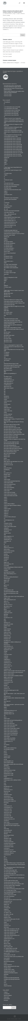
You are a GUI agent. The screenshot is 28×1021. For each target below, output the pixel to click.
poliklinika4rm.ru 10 (8, 778)
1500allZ (6, 193)
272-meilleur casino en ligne (10, 272)
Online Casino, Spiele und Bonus (11, 731)
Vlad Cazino (6, 927)
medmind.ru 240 (7, 669)
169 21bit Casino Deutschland (10, 199)
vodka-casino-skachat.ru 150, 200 (11, 932)
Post (5, 783)
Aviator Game (7, 409)
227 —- (5, 254)
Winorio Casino (7, 943)
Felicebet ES (6, 557)
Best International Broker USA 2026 (11, 443)
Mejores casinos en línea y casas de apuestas (13, 672)
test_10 (5, 858)
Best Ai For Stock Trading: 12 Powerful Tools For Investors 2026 (14, 419)
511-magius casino (8, 314)
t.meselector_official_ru (9, 853)
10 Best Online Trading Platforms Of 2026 (12, 130)
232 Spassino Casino (8, 258)
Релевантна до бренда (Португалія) (11, 979)
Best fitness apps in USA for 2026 (11, 437)
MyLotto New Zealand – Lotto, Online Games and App (14, 694)
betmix (5, 458)
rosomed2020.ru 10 (8, 807)
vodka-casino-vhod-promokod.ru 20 (11, 935)
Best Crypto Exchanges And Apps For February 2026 (14, 422)
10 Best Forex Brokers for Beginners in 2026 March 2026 (13, 125)
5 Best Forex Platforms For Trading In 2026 (13, 299)
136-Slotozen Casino (8, 180)
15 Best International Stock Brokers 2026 (12, 189)
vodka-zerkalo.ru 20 (8, 937)
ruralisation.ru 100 (8, 810)
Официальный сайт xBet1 (9, 971)
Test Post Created (7, 54)
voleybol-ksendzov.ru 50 (9, 938)
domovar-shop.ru (7, 538)
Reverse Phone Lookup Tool (10, 801)
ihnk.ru (5, 609)
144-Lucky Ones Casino (9, 183)
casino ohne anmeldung (9, 487)
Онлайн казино (7, 968)
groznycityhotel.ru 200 (8, 590)
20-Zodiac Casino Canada (9, 235)
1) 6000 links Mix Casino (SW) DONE (11, 115)
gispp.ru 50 (6, 581)
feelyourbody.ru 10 (8, 552)
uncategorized (7, 907)
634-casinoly (6, 333)
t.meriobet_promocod (8, 849)
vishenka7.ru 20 (7, 925)
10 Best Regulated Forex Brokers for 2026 (13, 135)
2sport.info (6, 274)
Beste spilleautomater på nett (10, 451)
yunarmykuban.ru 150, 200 (9, 955)
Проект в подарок (8, 995)
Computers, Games (8, 523)
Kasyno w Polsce (7, 632)
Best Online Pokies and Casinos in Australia (13, 448)
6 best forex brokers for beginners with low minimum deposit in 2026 (13, 322)
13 (4, 178)
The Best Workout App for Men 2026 (11, 882)
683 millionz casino (8, 340)
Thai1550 (6, 861)
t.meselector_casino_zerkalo (10, 851)
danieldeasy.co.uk (7, 529)
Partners (5, 754)
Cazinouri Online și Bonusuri (10, 516)
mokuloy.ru (6, 683)
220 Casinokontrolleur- (9, 249)
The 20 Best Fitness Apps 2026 (10, 870)
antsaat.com (6, 397)
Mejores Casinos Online (9, 674)
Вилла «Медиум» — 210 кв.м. (18, 62)
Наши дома (6, 997)
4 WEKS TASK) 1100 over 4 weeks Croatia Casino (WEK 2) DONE (14, 291)
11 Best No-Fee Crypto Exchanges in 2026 (12, 170)
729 (4, 357)
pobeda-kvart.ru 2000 (8, 775)
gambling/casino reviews (9, 572)
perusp (5, 759)
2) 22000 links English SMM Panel (10, 230)
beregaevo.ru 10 (7, 415)
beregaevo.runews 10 (8, 417)
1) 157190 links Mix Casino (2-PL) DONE (12, 107)
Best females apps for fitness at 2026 (12, 424)
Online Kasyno (7, 736)
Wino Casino (6, 942)
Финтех (5, 984)
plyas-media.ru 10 (7, 771)
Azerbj (5, 412)
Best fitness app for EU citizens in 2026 (12, 427)
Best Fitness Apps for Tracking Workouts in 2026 (14, 434)
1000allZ (6, 160)
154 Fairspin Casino (8, 194)
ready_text (6, 793)
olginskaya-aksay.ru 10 (8, 712)
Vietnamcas (6, 924)
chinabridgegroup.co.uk (9, 520)
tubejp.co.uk (6, 904)
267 (4, 269)
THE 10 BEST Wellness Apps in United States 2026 (14, 863)
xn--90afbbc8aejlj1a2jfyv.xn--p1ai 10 (11, 951)
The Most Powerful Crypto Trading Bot (12, 885)
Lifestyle (5, 651)
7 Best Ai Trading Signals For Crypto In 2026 (13, 345)
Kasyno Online (7, 630)
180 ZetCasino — (7, 207)
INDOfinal (6, 614)
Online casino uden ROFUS (9, 726)
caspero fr (6, 513)
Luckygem (6, 657)
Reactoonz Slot (7, 791)
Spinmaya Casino (7, 832)
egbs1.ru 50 (6, 546)
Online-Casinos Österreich (9, 739)
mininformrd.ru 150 (8, 679)
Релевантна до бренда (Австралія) (11, 977)
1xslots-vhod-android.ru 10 (9, 223)
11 (4, 165)
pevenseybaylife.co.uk (8, 761)
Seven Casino (6, 822)
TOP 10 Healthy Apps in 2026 (10, 890)
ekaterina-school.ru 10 (8, 547)
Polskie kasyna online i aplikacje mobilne (12, 780)
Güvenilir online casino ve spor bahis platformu (14, 596)
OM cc (5, 717)
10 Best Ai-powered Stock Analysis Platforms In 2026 (14, 122)
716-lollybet (6, 355)
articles (5, 402)
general (5, 575)
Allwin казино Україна (8, 388)
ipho (5, 619)
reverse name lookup (8, 797)
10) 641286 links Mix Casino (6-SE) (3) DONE (13, 149)
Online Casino (7, 718)
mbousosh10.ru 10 (8, 666)
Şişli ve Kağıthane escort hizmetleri (11, 824)
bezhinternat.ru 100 (8, 463)
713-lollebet (6, 354)
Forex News (6, 565)
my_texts (6, 692)
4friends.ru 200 (7, 296)
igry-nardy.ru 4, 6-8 (8, 606)
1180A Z (5, 175)
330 (4, 282)
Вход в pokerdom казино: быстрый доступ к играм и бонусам (13, 89)
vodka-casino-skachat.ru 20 (9, 933)
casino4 (5, 502)
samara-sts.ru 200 (7, 812)
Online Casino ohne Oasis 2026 (10, 725)
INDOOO (6, 616)
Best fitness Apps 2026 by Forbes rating (12, 431)
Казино (5, 963)
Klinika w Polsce (7, 635)
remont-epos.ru (7, 796)
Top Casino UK (7, 898)
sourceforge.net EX (8, 830)
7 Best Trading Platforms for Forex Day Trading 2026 (14, 350)
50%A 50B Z (6, 310)
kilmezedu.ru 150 (7, 633)
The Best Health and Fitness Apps (11, 880)
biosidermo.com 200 (8, 464)
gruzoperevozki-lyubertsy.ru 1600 (11, 591)
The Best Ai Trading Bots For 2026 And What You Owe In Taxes (14, 875)
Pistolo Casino (7, 768)
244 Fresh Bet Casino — (9, 261)
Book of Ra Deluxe (8, 468)
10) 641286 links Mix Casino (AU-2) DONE (12, 154)
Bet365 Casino (7, 455)
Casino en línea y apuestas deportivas (12, 481)
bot (4, 471)
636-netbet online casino (9, 335)
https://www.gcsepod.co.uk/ (10, 599)
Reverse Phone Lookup (9, 799)
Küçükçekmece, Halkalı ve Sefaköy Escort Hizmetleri (12, 642)
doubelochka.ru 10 (8, 539)
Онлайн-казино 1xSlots (9, 969)
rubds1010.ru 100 (7, 809)
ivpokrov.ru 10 (7, 622)
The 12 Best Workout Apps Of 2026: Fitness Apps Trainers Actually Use (14, 868)
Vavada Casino (7, 916)
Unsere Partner (7, 911)
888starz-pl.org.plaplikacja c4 (10, 373)
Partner (5, 752)
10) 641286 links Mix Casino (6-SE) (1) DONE (13, 147)
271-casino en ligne (8, 271)
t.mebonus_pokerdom (8, 841)
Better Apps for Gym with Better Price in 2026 (13, 461)
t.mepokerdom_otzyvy (8, 846)
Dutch (5, 542)
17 (4, 201)
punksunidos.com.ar (8, 789)
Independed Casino (8, 612)
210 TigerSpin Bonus (8, 245)
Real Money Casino (8, 794)
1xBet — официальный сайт (10, 214)
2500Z (5, 262)
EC (4, 544)
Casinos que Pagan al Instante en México (12, 505)
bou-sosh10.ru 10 (7, 473)
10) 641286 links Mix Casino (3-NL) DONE (12, 141)
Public (5, 784)
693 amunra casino (8, 341)
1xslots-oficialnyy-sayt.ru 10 (10, 220)
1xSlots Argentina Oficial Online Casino (12, 217)
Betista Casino (7, 456)
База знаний (7, 958)
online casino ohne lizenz (9, 723)
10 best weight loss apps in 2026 (11, 136)
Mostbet (5, 685)
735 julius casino (7, 358)
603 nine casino (7, 332)
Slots (5, 827)
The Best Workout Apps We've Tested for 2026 (14, 883)
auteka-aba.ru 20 (7, 407)
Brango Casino (7, 474)
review (5, 804)
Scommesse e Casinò (8, 817)
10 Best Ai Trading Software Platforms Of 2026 (13, 120)
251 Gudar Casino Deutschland (10, 264)
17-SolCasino (6, 202)
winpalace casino (7, 945)
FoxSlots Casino (7, 568)
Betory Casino (7, 460)
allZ (4, 389)
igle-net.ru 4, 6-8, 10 (8, 604)
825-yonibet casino (8, 368)
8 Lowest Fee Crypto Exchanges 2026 (11, 367)
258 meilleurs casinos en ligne (10, 266)
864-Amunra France (8, 370)
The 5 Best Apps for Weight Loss (11, 871)
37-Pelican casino (7, 287)
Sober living (6, 828)
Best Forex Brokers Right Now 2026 (11, 442)
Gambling (6, 570)
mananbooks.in (7, 661)
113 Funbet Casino (8, 173)
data (5, 534)
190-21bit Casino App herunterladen (11, 210)
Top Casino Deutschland (9, 896)
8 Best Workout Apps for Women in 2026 (12, 365)
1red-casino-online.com (9, 212)
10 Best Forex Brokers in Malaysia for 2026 (13, 127)
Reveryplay (6, 802)
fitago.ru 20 (6, 562)
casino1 (5, 497)
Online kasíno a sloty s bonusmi (10, 735)
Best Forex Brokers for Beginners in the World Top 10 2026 (14, 440)
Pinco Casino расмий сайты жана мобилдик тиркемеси (13, 765)
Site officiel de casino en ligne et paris (12, 825)
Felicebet (6, 554)
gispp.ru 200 (6, 580)
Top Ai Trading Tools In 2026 (10, 894)
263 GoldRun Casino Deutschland (11, 267)
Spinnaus (6, 833)
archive (5, 399)
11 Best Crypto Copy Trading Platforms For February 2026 (13, 168)
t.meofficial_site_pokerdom (9, 843)
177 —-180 (6, 204)
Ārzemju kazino (7, 404)
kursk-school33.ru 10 (8, 646)
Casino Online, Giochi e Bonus (10, 494)
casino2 (5, 499)
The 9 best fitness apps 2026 (10, 873)
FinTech (5, 560)
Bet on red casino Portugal (9, 453)
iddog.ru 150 (6, 603)
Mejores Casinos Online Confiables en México (13, 675)
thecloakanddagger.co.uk (9, 887)
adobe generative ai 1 (8, 381)
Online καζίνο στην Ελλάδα (9, 738)
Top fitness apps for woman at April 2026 (12, 899)
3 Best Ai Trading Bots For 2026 (10, 277)
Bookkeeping (6, 469)
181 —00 (6, 209)
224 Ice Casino (7, 251)
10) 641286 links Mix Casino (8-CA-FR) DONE (13, 151)
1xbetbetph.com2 (7, 215)
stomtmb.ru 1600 (7, 838)
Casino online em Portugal (9, 492)
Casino (5, 477)
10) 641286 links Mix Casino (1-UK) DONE (12, 138)
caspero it (6, 515)
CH (4, 518)
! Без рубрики (7, 102)
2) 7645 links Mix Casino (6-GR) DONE (11, 232)
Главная (5, 992)
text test (5, 859)
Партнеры (6, 974)
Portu (5, 781)
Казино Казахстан (8, 964)
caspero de (6, 510)
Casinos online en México (9, 503)
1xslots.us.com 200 (8, 227)
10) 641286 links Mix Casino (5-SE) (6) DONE (13, 146)
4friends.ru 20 (7, 294)
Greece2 (5, 588)
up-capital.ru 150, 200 (8, 914)
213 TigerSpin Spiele (8, 246)
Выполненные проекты (9, 961)
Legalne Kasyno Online (8, 648)
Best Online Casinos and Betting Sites (12, 446)
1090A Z (5, 164)
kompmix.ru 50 (7, 638)
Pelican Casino (7, 757)
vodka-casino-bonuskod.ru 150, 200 (11, 929)
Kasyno (5, 627)
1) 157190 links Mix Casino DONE (11, 108)
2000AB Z (6, 240)
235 (4, 259)
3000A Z (5, 279)
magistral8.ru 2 (7, 659)
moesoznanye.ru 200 (8, 682)
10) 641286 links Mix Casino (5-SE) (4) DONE (13, 144)
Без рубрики (7, 959)
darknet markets (7, 533)
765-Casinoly (6, 360)
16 (4, 196)
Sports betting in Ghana (9, 835)
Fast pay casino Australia (9, 551)
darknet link (6, 531)
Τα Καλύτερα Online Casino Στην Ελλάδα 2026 (13, 956)
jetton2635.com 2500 (8, 624)
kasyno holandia (7, 629)
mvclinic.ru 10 (7, 688)
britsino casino (7, 476)
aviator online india (8, 411)
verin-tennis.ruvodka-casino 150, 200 (11, 919)
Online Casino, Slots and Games (10, 730)
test (4, 856)
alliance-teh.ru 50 (7, 386)
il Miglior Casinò (7, 611)
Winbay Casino (7, 940)
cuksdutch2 (6, 528)
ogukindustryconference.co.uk (10, 710)
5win (5, 315)
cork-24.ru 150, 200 (8, 525)
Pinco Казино (7, 767)
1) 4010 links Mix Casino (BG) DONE (11, 111)
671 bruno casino (7, 338)
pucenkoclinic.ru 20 (8, 786)
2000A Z (5, 238)
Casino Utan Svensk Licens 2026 (10, 495)
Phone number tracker (8, 762)
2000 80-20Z (6, 236)
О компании (6, 993)
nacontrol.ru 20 (7, 696)
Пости (5, 976)
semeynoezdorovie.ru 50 (9, 819)
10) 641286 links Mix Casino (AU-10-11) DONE (13, 152)
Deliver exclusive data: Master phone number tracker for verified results (13, 11)
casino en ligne (7, 479)
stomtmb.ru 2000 (7, 840)
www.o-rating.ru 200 (8, 946)
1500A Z (5, 191)
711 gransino (6, 352)
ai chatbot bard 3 (7, 384)
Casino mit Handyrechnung (9, 484)
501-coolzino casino (8, 312)
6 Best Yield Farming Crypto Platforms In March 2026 (14, 330)
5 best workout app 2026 (9, 304)
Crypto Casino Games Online (10, 526)
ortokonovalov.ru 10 (8, 741)
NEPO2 (5, 699)
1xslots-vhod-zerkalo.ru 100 (10, 225)
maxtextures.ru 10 (7, 662)
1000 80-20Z (6, 157)
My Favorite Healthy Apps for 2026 (11, 690)
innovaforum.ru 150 (8, 617)
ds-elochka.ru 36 (7, 541)
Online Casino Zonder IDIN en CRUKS (11, 728)
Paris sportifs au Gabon (9, 749)
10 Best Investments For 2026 (10, 128)
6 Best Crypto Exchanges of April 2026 (12, 320)
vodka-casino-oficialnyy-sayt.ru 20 (11, 930)
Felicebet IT (6, 559)
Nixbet (5, 707)
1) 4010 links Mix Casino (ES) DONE (11, 113)
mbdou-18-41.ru (7, 664)
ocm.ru (5, 709)
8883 (5, 371)
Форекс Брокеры (8, 985)
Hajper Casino (7, 598)
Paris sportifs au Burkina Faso (10, 748)
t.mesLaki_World (7, 854)
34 (4, 284)
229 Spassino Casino (8, 256)
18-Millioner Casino (8, 206)
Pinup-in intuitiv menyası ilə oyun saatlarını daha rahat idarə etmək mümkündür (14, 92)
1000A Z (5, 159)
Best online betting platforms (10, 445)
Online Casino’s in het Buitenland (11, 733)
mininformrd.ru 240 (8, 680)
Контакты (6, 1000)
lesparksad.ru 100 (7, 649)
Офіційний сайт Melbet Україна (11, 972)
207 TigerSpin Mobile (8, 241)
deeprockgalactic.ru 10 (9, 536)
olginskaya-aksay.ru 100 (9, 713)
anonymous (6, 396)
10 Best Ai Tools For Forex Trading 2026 (12, 118)
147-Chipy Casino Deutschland (10, 186)
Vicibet (5, 922)
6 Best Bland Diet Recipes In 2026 (11, 318)
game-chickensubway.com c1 (10, 573)
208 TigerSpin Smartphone (9, 243)
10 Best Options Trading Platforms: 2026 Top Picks (13, 132)
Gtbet (5, 594)
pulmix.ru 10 (6, 788)
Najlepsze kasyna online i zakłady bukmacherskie (14, 698)
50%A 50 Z (6, 309)
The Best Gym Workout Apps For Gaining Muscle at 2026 (14, 878)
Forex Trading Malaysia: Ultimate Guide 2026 (13, 567)
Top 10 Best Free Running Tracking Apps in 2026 (14, 888)
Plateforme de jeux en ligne (9, 770)
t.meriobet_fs (6, 848)
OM (4, 715)
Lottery (5, 653)
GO (4, 583)
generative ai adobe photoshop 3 (11, 577)
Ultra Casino (6, 906)
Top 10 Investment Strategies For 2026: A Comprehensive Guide (12, 892)
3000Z (5, 280)
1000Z (5, 162)
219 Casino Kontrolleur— (9, 248)
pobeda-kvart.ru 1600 (8, 773)
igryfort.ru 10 (6, 607)
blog (5, 466)
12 (4, 176)
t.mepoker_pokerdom (8, 845)
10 (4, 116)
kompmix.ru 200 (7, 637)
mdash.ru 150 (7, 667)
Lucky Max (6, 656)
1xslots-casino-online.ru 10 (9, 219)
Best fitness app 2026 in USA (10, 426)
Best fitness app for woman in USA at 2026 (13, 429)
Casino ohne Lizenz (8, 489)
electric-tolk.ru (7, 549)
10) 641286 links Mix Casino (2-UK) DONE (12, 139)
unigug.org (6, 909)
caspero (5, 507)
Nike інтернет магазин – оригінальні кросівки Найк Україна (14, 705)
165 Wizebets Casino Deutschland (11, 197)
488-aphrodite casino (8, 293)
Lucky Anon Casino (8, 654)
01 (4, 103)
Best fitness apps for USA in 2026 (11, 436)
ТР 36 (5, 981)
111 (4, 171)
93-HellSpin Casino (8, 376)
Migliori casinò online (8, 677)
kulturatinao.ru (7, 644)
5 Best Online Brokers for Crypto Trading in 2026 (14, 303)
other (5, 743)
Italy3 (5, 620)
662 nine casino (7, 337)
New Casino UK (7, 701)
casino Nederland (7, 486)
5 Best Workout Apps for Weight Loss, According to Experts (14, 307)
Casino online (7, 490)
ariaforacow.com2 (8, 401)
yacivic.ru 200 (7, 953)
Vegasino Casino (7, 917)
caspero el (6, 512)
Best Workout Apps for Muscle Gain (11, 450)
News (5, 702)
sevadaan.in (6, 820)
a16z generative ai (8, 378)
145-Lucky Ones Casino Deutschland (11, 184)
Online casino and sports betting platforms (13, 720)
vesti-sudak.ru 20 (7, 920)
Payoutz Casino (7, 756)
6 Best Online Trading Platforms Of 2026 (12, 327)
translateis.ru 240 (7, 902)
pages (5, 746)
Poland (5, 776)
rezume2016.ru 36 (8, 806)
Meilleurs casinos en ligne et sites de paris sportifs (14, 670)
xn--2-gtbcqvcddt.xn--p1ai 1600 (10, 948)
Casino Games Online (8, 482)
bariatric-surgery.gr (8, 414)
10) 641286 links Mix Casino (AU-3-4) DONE (13, 156)
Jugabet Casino (7, 625)
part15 (5, 751)
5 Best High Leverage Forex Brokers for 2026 (13, 301)
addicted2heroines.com (9, 380)
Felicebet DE (6, 555)
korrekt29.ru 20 (7, 640)
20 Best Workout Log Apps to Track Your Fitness (14, 233)
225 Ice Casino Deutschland (10, 253)
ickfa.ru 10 (6, 601)
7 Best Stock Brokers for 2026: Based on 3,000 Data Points (13, 347)
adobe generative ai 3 (8, 383)
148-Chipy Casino (7, 188)
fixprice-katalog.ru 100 (8, 564)
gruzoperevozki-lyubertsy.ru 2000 (11, 593)
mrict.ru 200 (6, 687)
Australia (6, 406)
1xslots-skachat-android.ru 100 (10, 222)
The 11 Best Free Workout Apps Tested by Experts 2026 (14, 865)
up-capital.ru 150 (7, 912)
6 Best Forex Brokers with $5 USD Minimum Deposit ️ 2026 (13, 325)
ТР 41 (5, 982)
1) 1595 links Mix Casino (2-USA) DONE (12, 110)
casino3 (5, 500)
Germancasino (7, 578)
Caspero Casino (7, 508)
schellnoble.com (7, 814)
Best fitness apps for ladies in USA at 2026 (13, 432)
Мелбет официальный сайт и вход (11, 966)
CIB (4, 521)
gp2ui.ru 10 (6, 585)
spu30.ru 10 (6, 836)
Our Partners (6, 744)
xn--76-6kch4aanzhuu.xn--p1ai (10, 950)
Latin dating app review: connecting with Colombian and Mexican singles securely (12, 86)
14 (4, 181)
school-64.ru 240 (7, 815)
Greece (5, 586)
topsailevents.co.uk (8, 901)
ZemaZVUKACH (8, 13)
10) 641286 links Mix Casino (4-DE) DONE (12, 143)
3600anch (6, 285)
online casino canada (8, 721)
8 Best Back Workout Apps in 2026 (11, 363)
